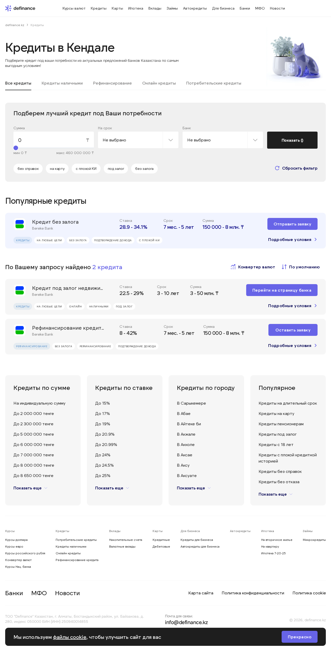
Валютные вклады (122, 546)
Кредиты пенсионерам (281, 423)
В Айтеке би (189, 423)
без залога (144, 168)
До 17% (102, 413)
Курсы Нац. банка (18, 566)
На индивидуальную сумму (39, 402)
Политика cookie (309, 592)
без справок (28, 168)
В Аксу (183, 465)
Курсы (10, 531)
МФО (39, 592)
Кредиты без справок (280, 471)
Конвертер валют (18, 560)
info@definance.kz (186, 622)
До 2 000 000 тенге (33, 413)
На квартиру (270, 546)
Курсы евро (14, 546)
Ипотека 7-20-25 (273, 553)
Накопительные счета (125, 539)
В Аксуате (187, 475)
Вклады (115, 531)
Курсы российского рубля (25, 553)
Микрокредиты (314, 539)
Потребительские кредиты (76, 539)
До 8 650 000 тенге (33, 475)
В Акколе (186, 444)
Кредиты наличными (71, 546)
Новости (67, 592)
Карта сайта (200, 592)
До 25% (102, 475)
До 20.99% (106, 444)
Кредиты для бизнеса (196, 539)
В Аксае (184, 454)
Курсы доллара (16, 539)
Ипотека (267, 531)
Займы (308, 531)
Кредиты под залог (278, 434)
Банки (14, 592)
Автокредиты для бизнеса (200, 546)
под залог (116, 168)
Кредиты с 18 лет (276, 444)
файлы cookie (69, 637)
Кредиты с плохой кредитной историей (288, 457)
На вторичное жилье (276, 539)
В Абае (184, 413)
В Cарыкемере (191, 402)
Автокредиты (240, 531)
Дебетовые (161, 546)
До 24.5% (104, 465)
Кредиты (62, 531)
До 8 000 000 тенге (33, 465)
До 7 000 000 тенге (33, 454)
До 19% (102, 423)
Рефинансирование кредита (77, 560)
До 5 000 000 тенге (33, 434)
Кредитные (161, 539)
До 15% (102, 402)
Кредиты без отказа (279, 481)
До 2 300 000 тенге (33, 423)
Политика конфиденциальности (253, 592)
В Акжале (186, 434)
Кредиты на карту (276, 413)
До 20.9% (105, 434)
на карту (57, 168)
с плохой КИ (86, 168)
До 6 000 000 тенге (33, 444)
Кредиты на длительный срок (288, 402)
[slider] (15, 148)
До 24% (102, 454)
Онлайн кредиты (68, 553)
